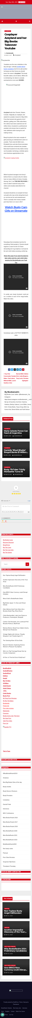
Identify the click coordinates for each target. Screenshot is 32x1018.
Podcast (5, 853)
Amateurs (6, 778)
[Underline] (7, 512)
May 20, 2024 (9, 953)
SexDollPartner (7, 671)
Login (29, 500)
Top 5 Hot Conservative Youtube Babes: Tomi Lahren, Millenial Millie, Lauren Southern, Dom (10, 378)
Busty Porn (6, 696)
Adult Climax (7, 688)
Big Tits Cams (7, 547)
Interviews (6, 808)
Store (2, 1011)
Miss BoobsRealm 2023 (10, 839)
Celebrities (8, 31)
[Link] (19, 512)
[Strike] (9, 512)
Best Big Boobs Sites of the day (12, 782)
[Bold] (3, 512)
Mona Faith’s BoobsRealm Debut (13, 598)
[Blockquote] (15, 512)
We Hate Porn (7, 718)
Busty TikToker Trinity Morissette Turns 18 (14, 470)
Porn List (5, 723)
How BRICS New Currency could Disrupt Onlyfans (15, 969)
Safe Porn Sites (7, 721)
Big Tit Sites (6, 681)
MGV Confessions (8, 813)
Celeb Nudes (7, 693)
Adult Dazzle (7, 686)
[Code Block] (17, 512)
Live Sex (11, 1014)
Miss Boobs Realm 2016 (10, 817)
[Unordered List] (13, 512)
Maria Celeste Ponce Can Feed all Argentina (16, 432)
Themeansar (16, 1004)
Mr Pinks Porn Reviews (10, 698)
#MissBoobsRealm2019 (10, 773)
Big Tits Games (7, 552)
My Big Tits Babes (8, 701)
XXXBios (6, 683)
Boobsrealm (9, 53)
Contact (13, 1011)
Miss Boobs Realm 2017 (10, 822)
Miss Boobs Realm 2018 (10, 826)
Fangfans (7, 1011)
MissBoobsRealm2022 (10, 844)
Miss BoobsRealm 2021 (10, 835)
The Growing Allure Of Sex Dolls (12, 640)
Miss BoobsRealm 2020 (10, 831)
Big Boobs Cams (8, 540)
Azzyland (17, 55)
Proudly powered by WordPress (11, 1002)
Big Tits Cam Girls (8, 550)
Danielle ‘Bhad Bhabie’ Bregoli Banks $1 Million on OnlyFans (15, 452)
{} (20, 511)
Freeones (6, 713)
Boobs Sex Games (20, 1011)
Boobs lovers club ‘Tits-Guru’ (11, 716)
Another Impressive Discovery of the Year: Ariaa (14, 932)
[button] (29, 21)
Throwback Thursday (9, 866)
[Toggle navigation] (16, 21)
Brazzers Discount (8, 542)
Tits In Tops (6, 751)
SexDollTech (7, 673)
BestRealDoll (7, 668)
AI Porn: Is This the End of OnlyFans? (14, 657)
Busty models (7, 786)
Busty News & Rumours (10, 791)
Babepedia (6, 711)
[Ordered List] (11, 512)
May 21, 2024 (9, 915)
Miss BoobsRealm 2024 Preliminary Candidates (15, 950)
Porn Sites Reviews (9, 857)
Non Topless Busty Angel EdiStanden (14, 575)
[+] (22, 511)
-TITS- (5, 691)
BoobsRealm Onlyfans (6, 1008)
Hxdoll (5, 678)
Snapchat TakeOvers (9, 862)
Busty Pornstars (7, 795)
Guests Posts (7, 804)
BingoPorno (6, 545)
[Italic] (5, 512)
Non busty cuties (8, 848)
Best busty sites (17, 1008)
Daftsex (5, 676)
